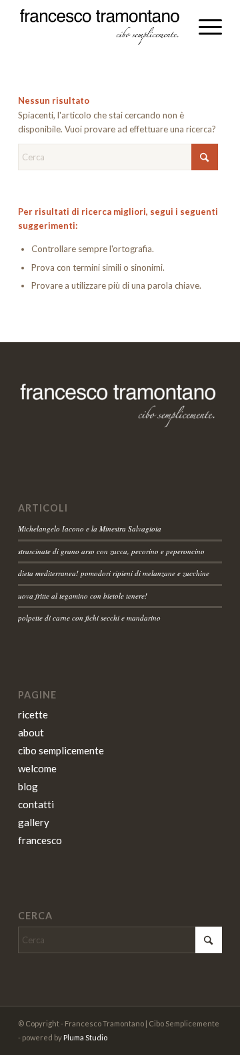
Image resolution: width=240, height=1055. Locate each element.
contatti (36, 804)
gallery (33, 822)
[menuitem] (203, 26)
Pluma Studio (85, 1037)
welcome (37, 768)
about (31, 732)
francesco (40, 840)
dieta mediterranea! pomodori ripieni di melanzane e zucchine (113, 573)
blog (28, 786)
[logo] (99, 26)
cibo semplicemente (61, 750)
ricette (33, 714)
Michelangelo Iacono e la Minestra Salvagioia (89, 528)
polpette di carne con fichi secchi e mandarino (89, 618)
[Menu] (203, 26)
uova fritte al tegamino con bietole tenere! (82, 596)
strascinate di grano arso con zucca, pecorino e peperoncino (111, 551)
